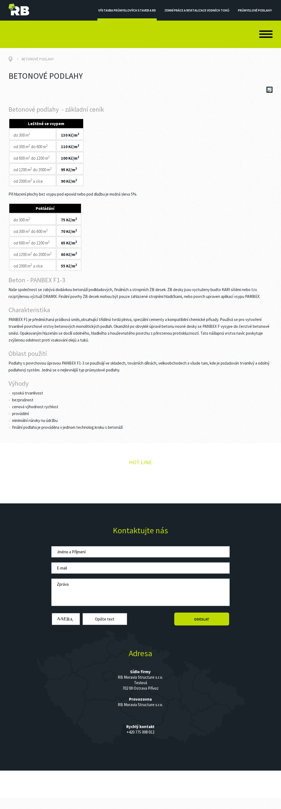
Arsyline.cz (194, 773)
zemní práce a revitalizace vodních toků (196, 10)
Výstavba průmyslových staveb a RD (127, 10)
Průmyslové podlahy (255, 10)
